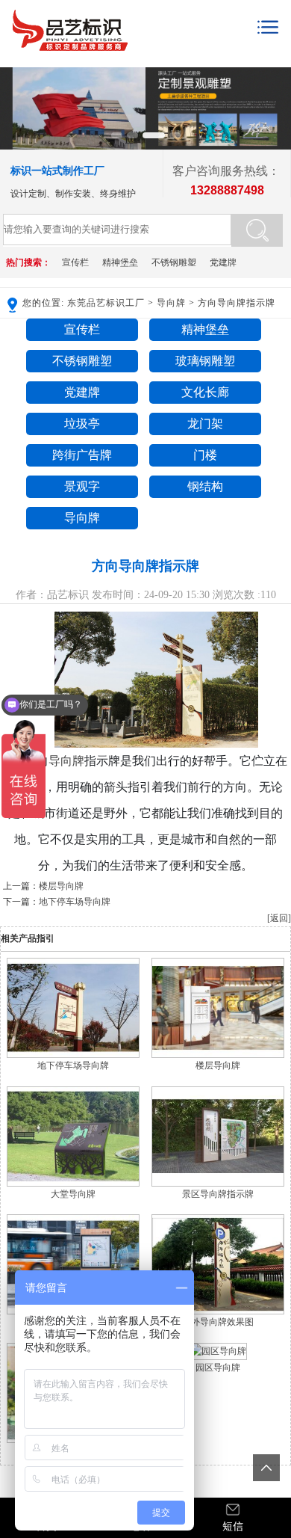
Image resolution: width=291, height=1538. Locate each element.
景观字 (82, 486)
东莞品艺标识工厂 (106, 303)
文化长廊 (205, 392)
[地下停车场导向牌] (73, 1055)
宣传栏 (75, 262)
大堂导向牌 (73, 1194)
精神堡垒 (120, 262)
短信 (232, 1526)
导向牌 (171, 303)
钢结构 (205, 486)
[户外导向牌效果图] (217, 1311)
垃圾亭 (82, 423)
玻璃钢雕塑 (205, 360)
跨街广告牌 (82, 455)
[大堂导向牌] (73, 1183)
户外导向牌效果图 (218, 1322)
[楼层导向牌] (217, 1055)
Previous (14, 101)
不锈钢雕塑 (173, 262)
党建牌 (223, 262)
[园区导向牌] (218, 1351)
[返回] (279, 918)
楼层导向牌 (61, 886)
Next (277, 101)
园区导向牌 (217, 1367)
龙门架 (205, 423)
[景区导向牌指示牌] (217, 1183)
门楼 (205, 455)
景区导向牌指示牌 (218, 1194)
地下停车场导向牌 (74, 901)
